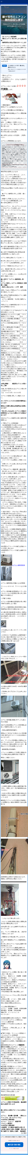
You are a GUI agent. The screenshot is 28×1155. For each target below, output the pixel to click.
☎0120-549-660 (14, 1145)
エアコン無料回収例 (18, 565)
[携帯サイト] (24, 1133)
